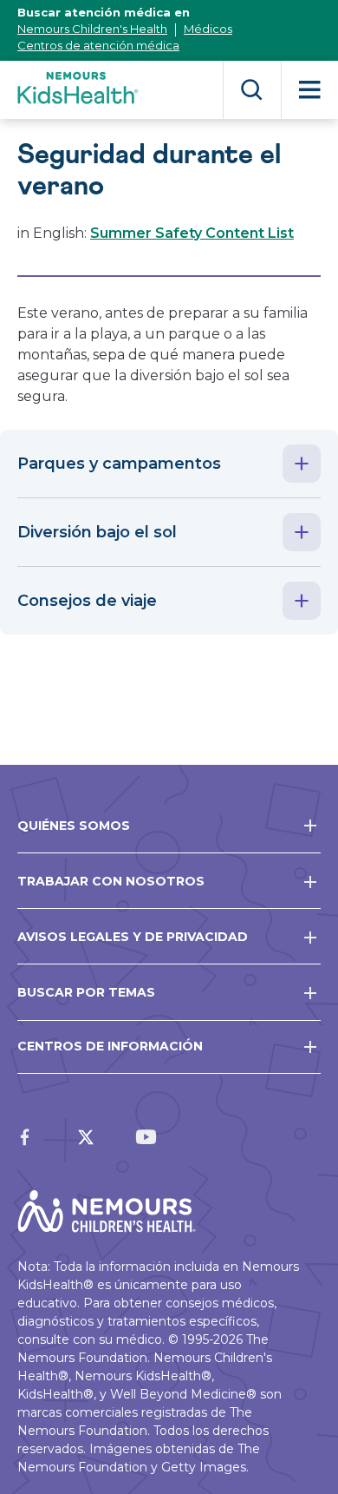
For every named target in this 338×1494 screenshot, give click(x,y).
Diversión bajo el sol (97, 532)
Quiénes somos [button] (73, 825)
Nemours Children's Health (92, 29)
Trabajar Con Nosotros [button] (111, 881)
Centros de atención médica (98, 45)
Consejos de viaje (87, 600)
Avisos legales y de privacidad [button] (132, 936)
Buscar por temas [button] (86, 992)
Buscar (252, 90)
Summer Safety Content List (192, 233)
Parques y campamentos (119, 463)
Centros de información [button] (110, 1046)
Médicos (208, 29)
